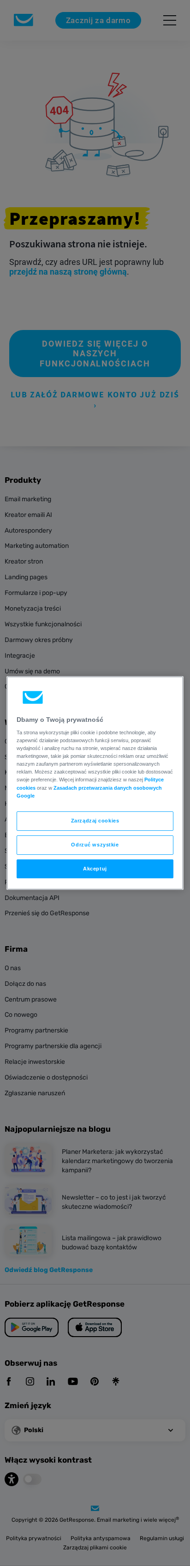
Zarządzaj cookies (95, 820)
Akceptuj (95, 868)
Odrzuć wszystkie (95, 844)
